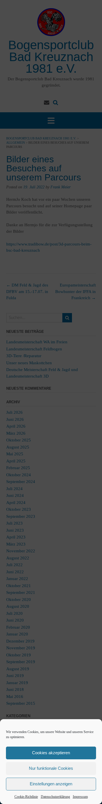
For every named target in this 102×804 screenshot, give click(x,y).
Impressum (80, 797)
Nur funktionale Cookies (51, 768)
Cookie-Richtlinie (26, 797)
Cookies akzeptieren (51, 752)
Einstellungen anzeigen (51, 783)
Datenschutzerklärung (55, 797)
